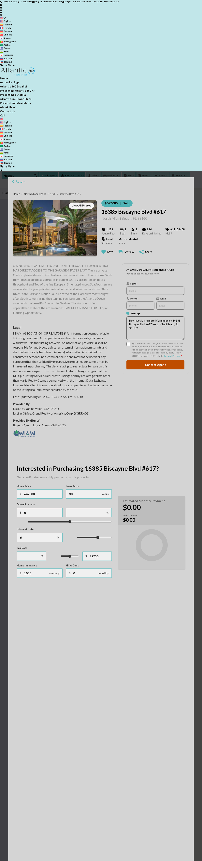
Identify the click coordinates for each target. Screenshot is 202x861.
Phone (134, 298)
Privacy (176, 355)
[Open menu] (1, 169)
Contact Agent (155, 364)
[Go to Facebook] (1, 5)
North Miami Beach (35, 193)
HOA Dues (72, 565)
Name (134, 283)
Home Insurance (27, 565)
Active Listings (9, 82)
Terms (167, 355)
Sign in (11, 65)
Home (16, 193)
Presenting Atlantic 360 (15, 90)
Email (164, 298)
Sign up (3, 65)
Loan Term (72, 486)
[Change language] (3, 18)
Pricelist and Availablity (15, 103)
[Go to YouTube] (1, 11)
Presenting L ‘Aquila (13, 94)
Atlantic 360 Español (13, 86)
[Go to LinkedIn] (1, 14)
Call (2, 115)
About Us (6, 107)
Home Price (24, 486)
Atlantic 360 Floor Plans (16, 98)
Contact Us (7, 111)
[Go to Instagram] (1, 8)
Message (135, 313)
